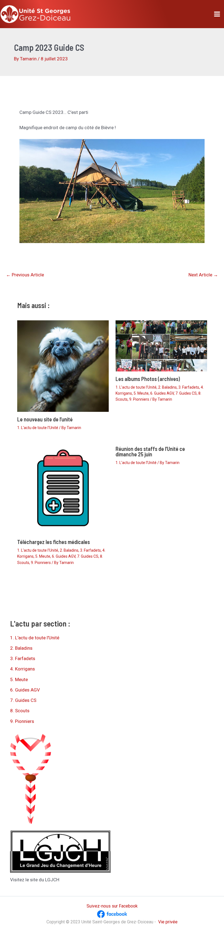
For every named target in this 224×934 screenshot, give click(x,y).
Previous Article (25, 275)
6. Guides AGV (162, 393)
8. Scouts (20, 710)
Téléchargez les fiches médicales (53, 542)
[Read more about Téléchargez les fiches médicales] (63, 487)
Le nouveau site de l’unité (45, 419)
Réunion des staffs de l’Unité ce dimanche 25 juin (150, 451)
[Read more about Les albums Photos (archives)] (161, 345)
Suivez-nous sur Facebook (112, 906)
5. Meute (141, 393)
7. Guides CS (186, 393)
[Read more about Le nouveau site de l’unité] (63, 365)
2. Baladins (167, 387)
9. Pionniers (139, 399)
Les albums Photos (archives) (148, 379)
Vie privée (168, 921)
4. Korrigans (22, 669)
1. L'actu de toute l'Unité (37, 427)
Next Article (203, 275)
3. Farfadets (188, 387)
